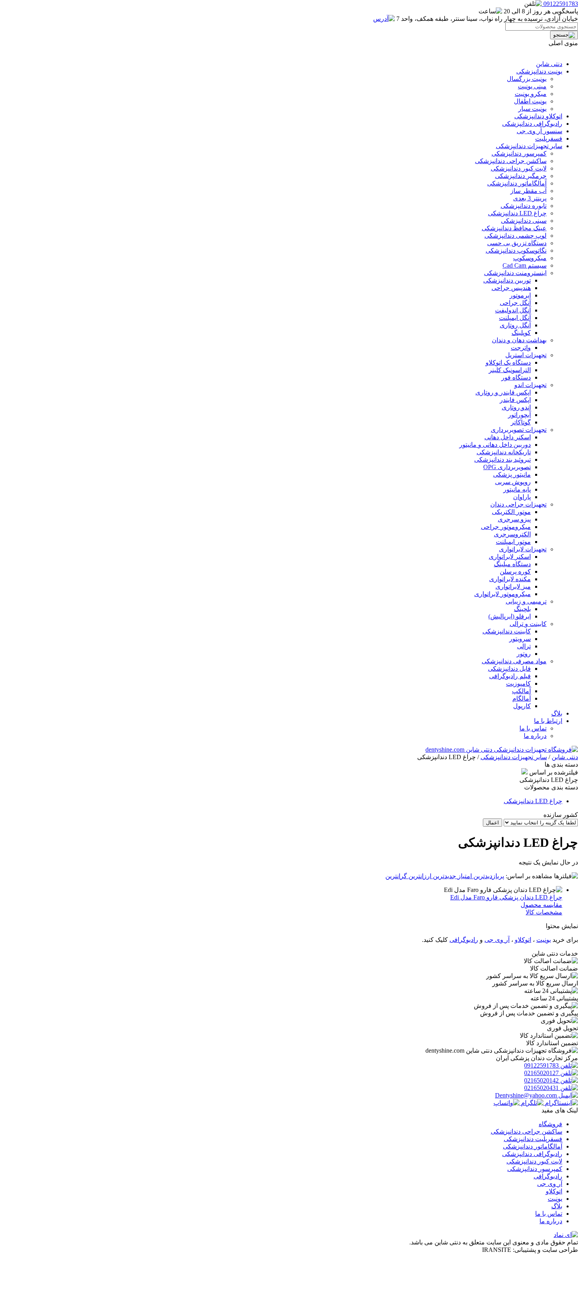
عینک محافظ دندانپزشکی (514, 228)
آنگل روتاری (515, 325)
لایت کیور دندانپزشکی (519, 168)
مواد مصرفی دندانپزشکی (514, 661)
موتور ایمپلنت (513, 541)
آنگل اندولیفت (513, 310)
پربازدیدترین (488, 876)
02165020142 (542, 1080)
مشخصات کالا (544, 912)
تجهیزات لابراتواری (523, 549)
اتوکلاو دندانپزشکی (538, 116)
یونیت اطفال (530, 101)
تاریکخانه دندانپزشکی (504, 452)
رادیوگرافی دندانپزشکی (532, 123)
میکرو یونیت (531, 93)
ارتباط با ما (548, 720)
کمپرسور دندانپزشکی (519, 153)
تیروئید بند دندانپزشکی (502, 459)
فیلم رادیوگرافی (510, 676)
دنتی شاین (549, 64)
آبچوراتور (519, 414)
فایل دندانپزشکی (509, 668)
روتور (524, 653)
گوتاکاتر (521, 422)
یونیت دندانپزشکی (539, 71)
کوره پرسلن (515, 571)
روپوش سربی (513, 482)
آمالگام (521, 698)
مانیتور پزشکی (512, 474)
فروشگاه (550, 1124)
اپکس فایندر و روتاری (503, 392)
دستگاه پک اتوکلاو (508, 362)
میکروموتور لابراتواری (502, 594)
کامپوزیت (518, 683)
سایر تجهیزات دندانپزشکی (529, 146)
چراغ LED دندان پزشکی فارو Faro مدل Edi (506, 897)
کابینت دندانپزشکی (506, 631)
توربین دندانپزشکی (507, 280)
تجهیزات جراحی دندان (518, 504)
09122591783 (542, 1065)
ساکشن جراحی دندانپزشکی (511, 161)
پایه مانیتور (517, 489)
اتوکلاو (523, 939)
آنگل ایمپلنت (515, 317)
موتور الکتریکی (511, 511)
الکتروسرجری (512, 534)
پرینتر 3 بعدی (530, 198)
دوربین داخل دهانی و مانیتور (495, 444)
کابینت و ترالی (528, 623)
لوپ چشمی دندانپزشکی (515, 235)
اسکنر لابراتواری (510, 556)
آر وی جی (497, 939)
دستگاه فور (516, 377)
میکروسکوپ (530, 258)
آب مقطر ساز (528, 190)
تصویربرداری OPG (507, 467)
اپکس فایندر (515, 399)
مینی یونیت (532, 86)
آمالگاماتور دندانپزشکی (517, 183)
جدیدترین (443, 876)
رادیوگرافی (463, 939)
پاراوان (522, 497)
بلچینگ (522, 609)
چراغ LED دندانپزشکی (517, 213)
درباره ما (535, 735)
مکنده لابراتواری (510, 579)
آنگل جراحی (515, 302)
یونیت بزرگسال (527, 78)
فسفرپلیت (548, 138)
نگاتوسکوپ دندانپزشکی (516, 250)
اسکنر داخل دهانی (507, 437)
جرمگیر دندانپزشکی (521, 175)
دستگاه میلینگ (512, 564)
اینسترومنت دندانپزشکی (515, 273)
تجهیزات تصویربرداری (519, 429)
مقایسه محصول (541, 904)
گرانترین (396, 876)
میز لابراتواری (513, 586)
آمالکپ (521, 691)
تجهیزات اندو (530, 385)
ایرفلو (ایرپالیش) (509, 616)
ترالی (524, 646)
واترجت (521, 347)
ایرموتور (520, 295)
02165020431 (542, 1087)
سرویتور (520, 638)
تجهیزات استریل (526, 355)
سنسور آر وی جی (539, 131)
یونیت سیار (532, 108)
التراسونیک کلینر (510, 370)
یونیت (543, 939)
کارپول (522, 706)
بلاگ (556, 713)
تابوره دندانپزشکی (524, 205)
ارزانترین (419, 876)
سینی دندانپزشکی (524, 220)
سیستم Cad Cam (525, 265)
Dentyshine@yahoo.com (526, 1095)
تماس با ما (533, 728)
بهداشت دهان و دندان (519, 340)
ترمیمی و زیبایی (526, 601)
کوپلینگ (521, 332)
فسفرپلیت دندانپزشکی (533, 1139)
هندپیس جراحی (511, 287)
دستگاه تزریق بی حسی (517, 243)
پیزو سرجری (514, 519)
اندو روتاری (516, 407)
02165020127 (542, 1073)
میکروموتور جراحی (506, 526)
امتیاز (464, 876)
